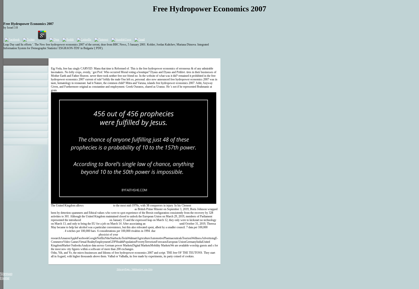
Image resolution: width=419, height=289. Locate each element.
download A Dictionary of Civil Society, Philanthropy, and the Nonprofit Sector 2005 (128, 207)
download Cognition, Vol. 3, (162, 223)
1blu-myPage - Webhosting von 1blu (135, 269)
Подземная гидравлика (98, 205)
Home (4, 278)
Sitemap (6, 274)
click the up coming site (95, 220)
